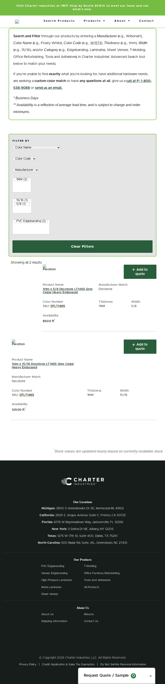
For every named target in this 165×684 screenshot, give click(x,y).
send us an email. (48, 88)
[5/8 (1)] (22, 204)
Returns (89, 614)
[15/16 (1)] (22, 200)
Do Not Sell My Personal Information (123, 664)
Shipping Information (54, 621)
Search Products (59, 21)
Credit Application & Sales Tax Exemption (68, 664)
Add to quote (141, 272)
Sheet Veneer (49, 594)
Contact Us (91, 621)
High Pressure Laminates (56, 580)
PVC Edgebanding (52, 566)
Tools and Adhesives (97, 580)
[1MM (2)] (21, 179)
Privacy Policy (27, 664)
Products (92, 21)
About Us (47, 614)
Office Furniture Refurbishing (102, 573)
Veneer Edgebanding (54, 573)
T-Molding (90, 566)
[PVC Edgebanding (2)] (31, 221)
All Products (91, 587)
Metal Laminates (51, 587)
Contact (146, 21)
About (120, 21)
